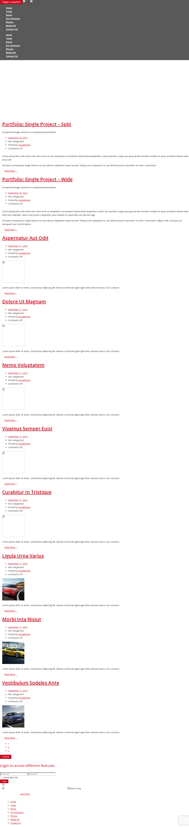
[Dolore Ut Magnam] (13, 345)
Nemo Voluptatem (23, 365)
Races (9, 15)
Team (9, 11)
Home (9, 8)
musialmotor (24, 144)
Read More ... (10, 171)
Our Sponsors (13, 18)
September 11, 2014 (17, 246)
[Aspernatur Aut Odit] (13, 282)
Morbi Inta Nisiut (21, 619)
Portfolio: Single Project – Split (36, 124)
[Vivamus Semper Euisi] (13, 472)
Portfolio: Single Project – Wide (37, 179)
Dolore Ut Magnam (24, 301)
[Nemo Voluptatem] (13, 409)
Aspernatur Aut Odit (25, 238)
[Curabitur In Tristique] (13, 536)
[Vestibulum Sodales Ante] (13, 726)
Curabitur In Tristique (27, 492)
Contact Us (12, 29)
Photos (9, 22)
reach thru (24, 794)
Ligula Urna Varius (23, 555)
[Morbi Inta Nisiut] (13, 663)
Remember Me (11, 777)
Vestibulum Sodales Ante (30, 683)
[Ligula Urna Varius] (13, 599)
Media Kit (11, 25)
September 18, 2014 (17, 137)
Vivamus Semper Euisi (27, 428)
